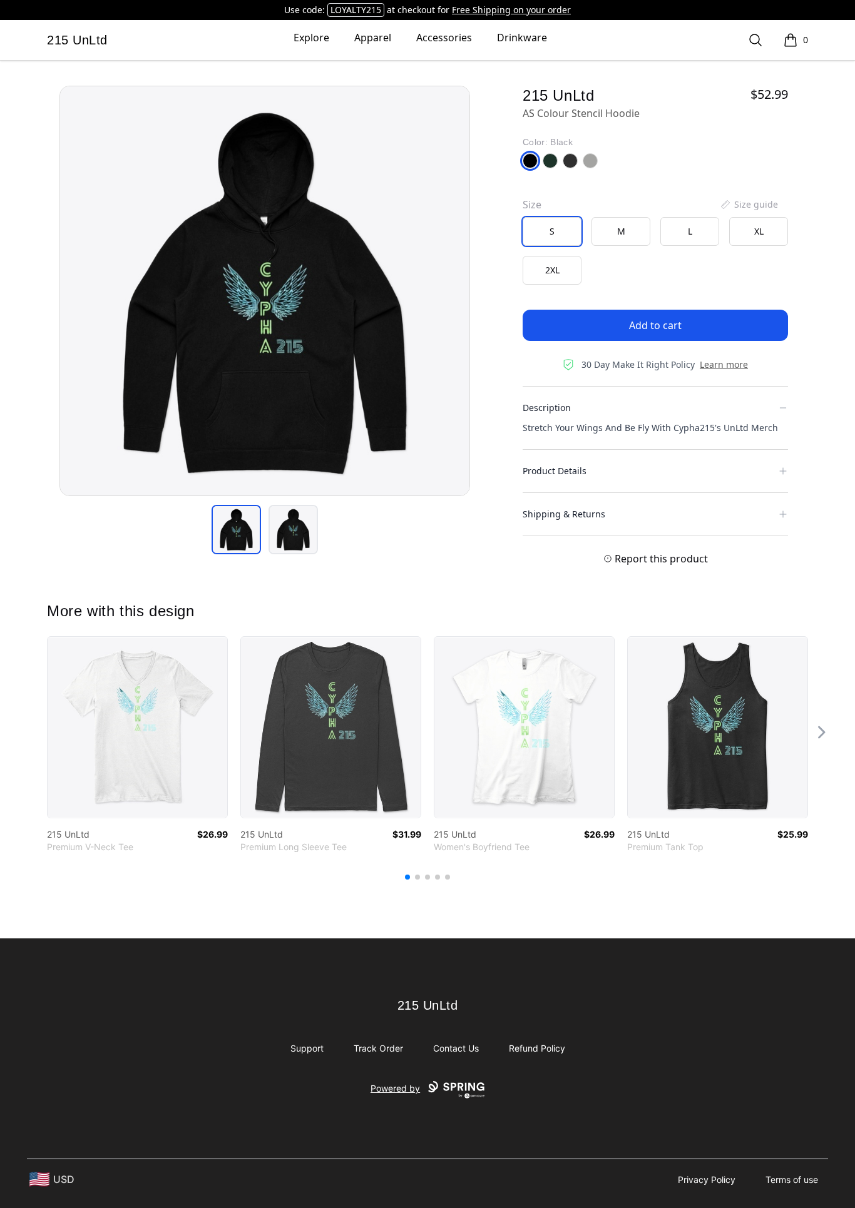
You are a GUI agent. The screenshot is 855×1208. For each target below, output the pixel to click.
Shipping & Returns (564, 514)
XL (759, 231)
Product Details (554, 471)
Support (307, 1048)
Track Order (378, 1048)
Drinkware (522, 37)
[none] (748, 204)
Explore (311, 37)
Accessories (444, 37)
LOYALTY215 (355, 10)
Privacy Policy (706, 1179)
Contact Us (456, 1048)
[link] (137, 727)
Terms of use (791, 1179)
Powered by (395, 1088)
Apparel (372, 37)
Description (547, 408)
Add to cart (655, 325)
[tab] (236, 529)
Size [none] (532, 204)
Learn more (724, 364)
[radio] (552, 231)
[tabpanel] (264, 291)
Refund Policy (537, 1048)
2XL (552, 270)
